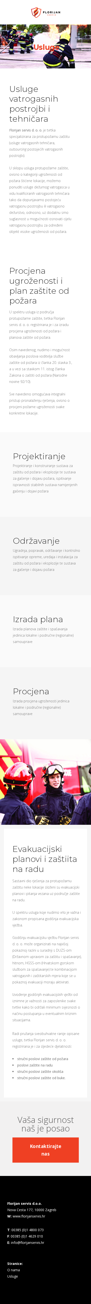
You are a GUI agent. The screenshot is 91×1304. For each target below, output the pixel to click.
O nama (13, 1270)
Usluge (12, 1276)
